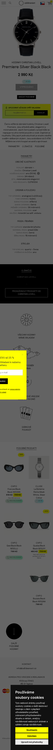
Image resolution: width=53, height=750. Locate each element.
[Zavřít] (22, 354)
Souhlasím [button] (31, 730)
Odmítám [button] (32, 736)
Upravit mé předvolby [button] (32, 742)
